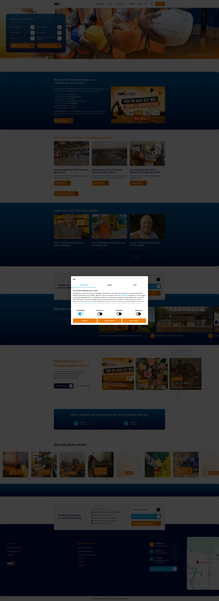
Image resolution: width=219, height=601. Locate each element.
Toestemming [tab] (84, 285)
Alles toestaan (134, 320)
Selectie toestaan (109, 320)
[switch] (99, 313)
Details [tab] (109, 285)
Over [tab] (135, 285)
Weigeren (85, 320)
